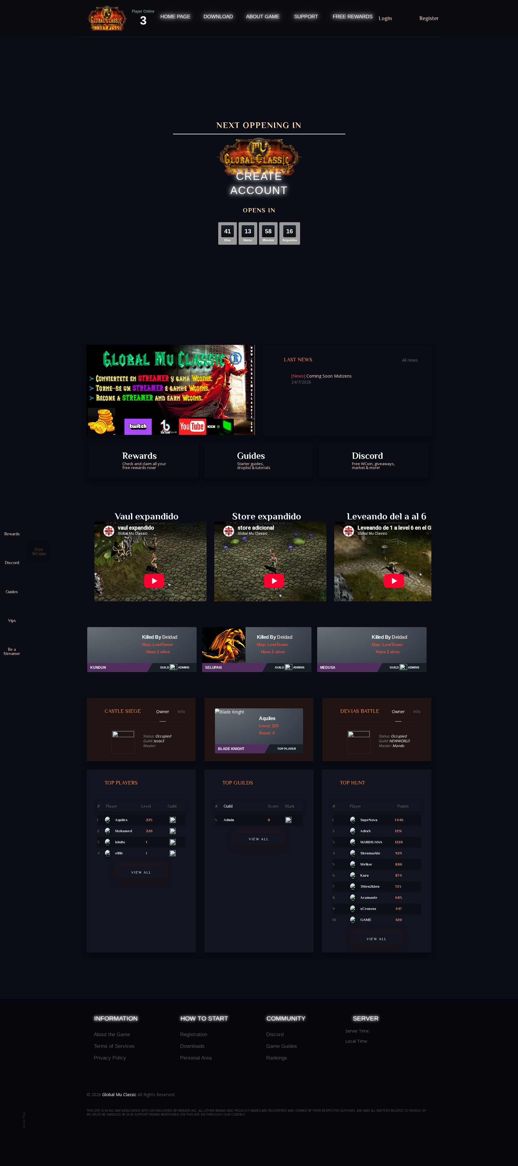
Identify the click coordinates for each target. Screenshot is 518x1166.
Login (386, 18)
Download (218, 16)
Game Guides (281, 1046)
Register (429, 18)
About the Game (112, 1034)
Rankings (276, 1058)
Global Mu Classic (119, 1094)
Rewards (144, 460)
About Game (262, 16)
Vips (12, 620)
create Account (259, 183)
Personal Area (196, 1058)
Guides (253, 460)
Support (306, 16)
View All (141, 872)
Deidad (169, 637)
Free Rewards (353, 16)
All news (410, 360)
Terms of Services (114, 1046)
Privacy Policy (110, 1058)
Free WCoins (39, 551)
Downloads (192, 1046)
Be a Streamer (12, 651)
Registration (193, 1034)
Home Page (175, 16)
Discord (373, 460)
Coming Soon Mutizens (321, 376)
